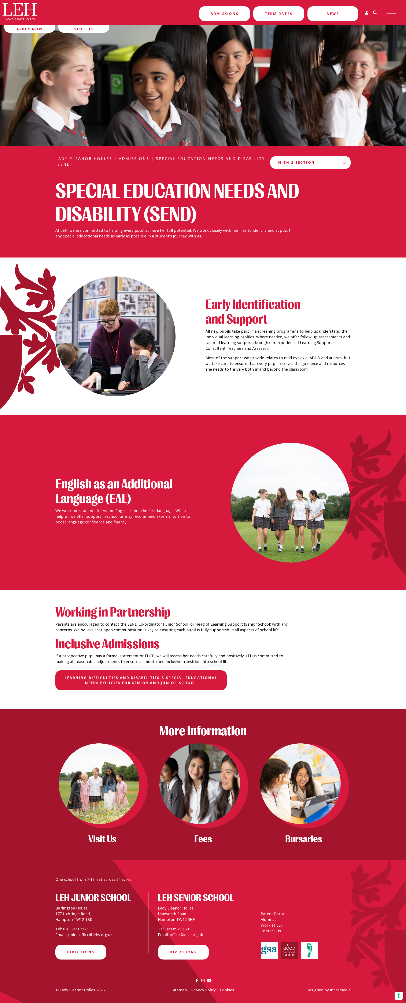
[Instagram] (203, 980)
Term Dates (278, 13)
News (333, 13)
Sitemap (179, 989)
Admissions (225, 13)
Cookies (227, 989)
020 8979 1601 (178, 928)
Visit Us (83, 29)
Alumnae (269, 919)
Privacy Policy (203, 989)
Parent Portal (273, 913)
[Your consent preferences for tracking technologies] (399, 996)
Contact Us (271, 930)
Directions (80, 952)
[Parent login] (366, 12)
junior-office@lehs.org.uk (89, 934)
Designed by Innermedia (328, 989)
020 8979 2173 (75, 928)
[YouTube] (209, 980)
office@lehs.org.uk (186, 934)
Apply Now (29, 29)
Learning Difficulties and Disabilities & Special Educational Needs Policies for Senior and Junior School (141, 680)
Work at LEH (272, 925)
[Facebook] (197, 980)
